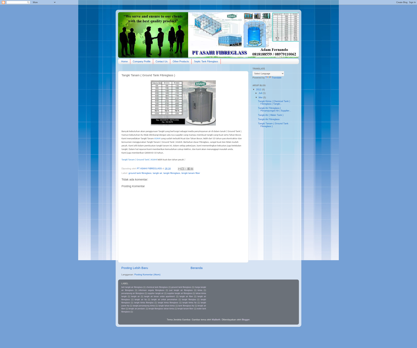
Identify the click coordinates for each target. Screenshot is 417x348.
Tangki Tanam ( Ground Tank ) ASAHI (139, 160)
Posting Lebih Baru (134, 268)
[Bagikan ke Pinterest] (192, 168)
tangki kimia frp (189, 302)
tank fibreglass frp (186, 306)
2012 (259, 89)
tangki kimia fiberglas (144, 302)
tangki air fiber (186, 296)
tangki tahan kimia (166, 306)
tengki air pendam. (137, 309)
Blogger (246, 319)
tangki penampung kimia (144, 306)
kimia (200, 290)
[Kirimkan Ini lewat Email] (179, 168)
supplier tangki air (156, 293)
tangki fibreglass (171, 173)
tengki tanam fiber (190, 173)
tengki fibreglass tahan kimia (161, 309)
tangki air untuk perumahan (164, 299)
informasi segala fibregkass (151, 290)
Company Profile (142, 61)
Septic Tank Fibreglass (206, 61)
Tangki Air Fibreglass (269, 119)
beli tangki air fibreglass (132, 287)
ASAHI (157, 138)
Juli (261, 93)
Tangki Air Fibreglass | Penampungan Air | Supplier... (274, 109)
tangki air (157, 173)
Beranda (197, 268)
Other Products (181, 61)
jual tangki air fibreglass (181, 290)
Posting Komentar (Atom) (147, 274)
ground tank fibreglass (140, 173)
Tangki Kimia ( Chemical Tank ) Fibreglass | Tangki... (274, 102)
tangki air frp (141, 299)
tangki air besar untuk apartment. (159, 296)
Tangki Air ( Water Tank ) (270, 115)
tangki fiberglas (189, 299)
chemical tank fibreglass (157, 287)
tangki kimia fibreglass (168, 302)
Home (124, 61)
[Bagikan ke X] (185, 168)
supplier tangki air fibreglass (179, 293)
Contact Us (162, 61)
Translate (276, 77)
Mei (261, 97)
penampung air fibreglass (132, 293)
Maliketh (216, 319)
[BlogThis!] (182, 168)
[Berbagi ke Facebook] (188, 168)
